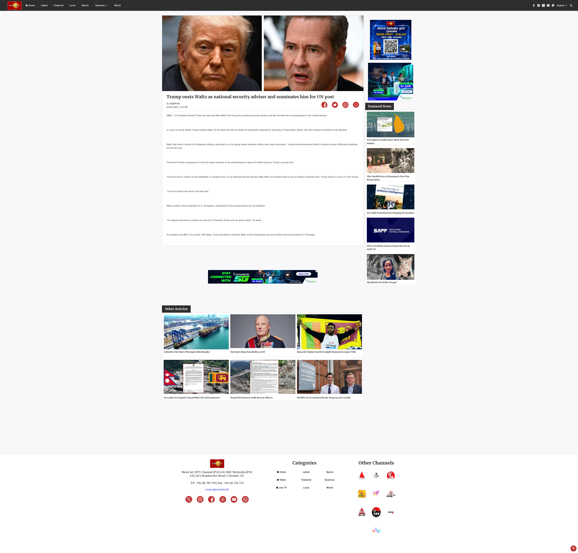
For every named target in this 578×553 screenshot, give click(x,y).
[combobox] (101, 5)
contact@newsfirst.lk (217, 489)
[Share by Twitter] (335, 107)
